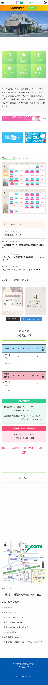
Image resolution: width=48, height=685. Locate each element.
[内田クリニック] (24, 2)
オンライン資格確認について (16, 280)
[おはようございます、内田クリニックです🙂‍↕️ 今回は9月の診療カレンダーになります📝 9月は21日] (35, 301)
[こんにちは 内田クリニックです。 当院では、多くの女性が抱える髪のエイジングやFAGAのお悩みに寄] (12, 301)
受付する (32, 8)
